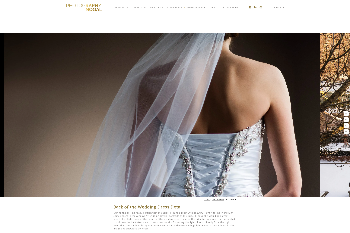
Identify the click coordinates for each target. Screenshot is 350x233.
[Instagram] (250, 7)
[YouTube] (260, 7)
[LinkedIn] (255, 7)
